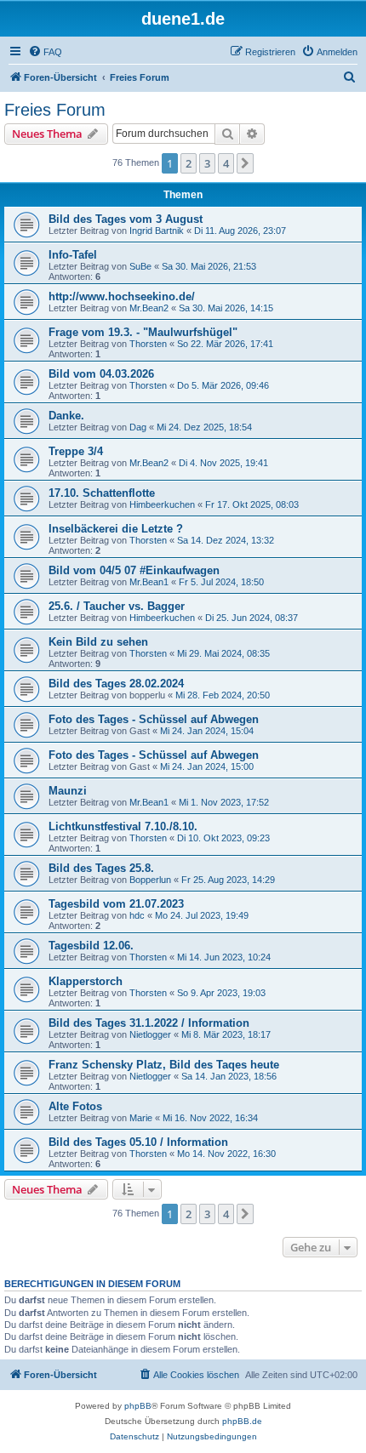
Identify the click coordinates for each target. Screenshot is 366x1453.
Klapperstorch (86, 981)
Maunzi (68, 790)
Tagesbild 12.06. (91, 945)
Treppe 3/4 (76, 451)
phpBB (138, 1405)
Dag (137, 427)
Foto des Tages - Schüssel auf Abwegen (154, 719)
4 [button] (226, 163)
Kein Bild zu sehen (98, 641)
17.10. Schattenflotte (102, 493)
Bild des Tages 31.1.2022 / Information (149, 1023)
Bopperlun (150, 880)
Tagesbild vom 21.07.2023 (116, 903)
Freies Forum (55, 109)
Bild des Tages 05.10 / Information (138, 1142)
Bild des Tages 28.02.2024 (116, 683)
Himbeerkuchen (162, 504)
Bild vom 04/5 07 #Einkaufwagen (134, 570)
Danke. (66, 415)
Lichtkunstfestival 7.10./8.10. (123, 826)
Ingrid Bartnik (156, 230)
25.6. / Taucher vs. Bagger (117, 606)
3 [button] (207, 163)
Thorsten (148, 344)
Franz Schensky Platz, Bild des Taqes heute (164, 1064)
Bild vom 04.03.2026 (101, 374)
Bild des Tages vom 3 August (126, 219)
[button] (245, 163)
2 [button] (189, 163)
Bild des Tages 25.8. (101, 868)
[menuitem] (45, 52)
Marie (140, 1118)
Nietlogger (150, 1034)
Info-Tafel (73, 254)
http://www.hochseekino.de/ (122, 296)
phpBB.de (242, 1421)
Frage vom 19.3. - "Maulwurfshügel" (143, 332)
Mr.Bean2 (149, 308)
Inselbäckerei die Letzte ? (116, 528)
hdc (137, 915)
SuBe (140, 266)
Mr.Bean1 (149, 582)
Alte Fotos (75, 1106)
